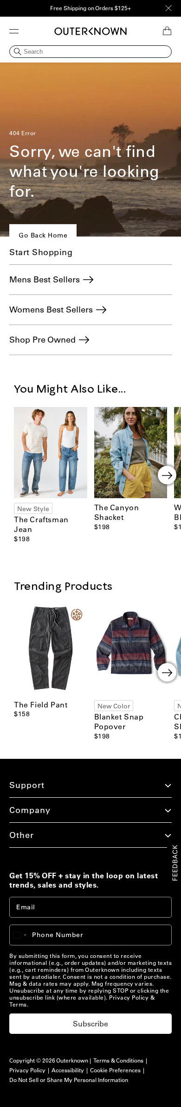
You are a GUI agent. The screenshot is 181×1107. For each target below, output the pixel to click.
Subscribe (90, 1023)
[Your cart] (167, 31)
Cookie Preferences (115, 1070)
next (167, 475)
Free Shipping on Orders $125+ (90, 8)
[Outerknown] (90, 31)
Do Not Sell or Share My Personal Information (68, 1079)
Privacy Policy (129, 997)
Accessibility (68, 1070)
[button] (14, 31)
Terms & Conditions (118, 1060)
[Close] (168, 8)
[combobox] (24, 935)
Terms (18, 1004)
